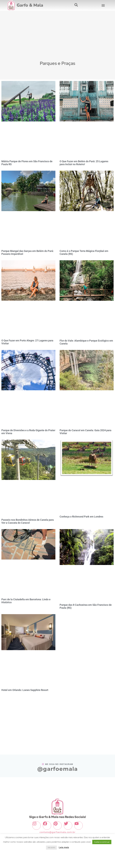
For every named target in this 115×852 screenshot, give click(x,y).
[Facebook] (47, 825)
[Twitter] (68, 825)
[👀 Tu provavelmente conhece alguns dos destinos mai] (28, 784)
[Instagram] (36, 825)
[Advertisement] (57, 38)
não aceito (51, 847)
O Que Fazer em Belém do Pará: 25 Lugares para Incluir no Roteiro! (84, 163)
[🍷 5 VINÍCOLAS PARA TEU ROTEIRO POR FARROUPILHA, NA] (67, 784)
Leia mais (64, 847)
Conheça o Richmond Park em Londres (81, 516)
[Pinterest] (57, 825)
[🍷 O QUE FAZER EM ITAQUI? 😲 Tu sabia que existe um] (9, 784)
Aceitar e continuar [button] (102, 842)
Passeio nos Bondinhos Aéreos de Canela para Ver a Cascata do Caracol (27, 521)
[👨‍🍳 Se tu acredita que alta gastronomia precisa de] (106, 784)
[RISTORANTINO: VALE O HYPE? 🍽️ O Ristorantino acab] (87, 784)
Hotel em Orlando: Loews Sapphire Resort (24, 690)
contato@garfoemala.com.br (57, 832)
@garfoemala (57, 769)
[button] (103, 5)
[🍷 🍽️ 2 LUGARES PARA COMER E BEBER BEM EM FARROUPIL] (48, 784)
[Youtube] (78, 825)
